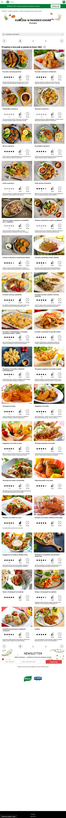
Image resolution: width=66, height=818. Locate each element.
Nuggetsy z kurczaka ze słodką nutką (15, 555)
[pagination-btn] (61, 41)
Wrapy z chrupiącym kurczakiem (45, 592)
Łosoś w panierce (8, 183)
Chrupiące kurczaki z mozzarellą (13, 480)
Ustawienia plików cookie (8, 816)
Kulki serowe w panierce (43, 183)
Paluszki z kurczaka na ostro (12, 517)
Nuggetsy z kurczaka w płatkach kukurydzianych (13, 369)
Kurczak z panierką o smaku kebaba (47, 257)
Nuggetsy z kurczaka (42, 406)
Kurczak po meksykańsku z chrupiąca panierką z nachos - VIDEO (15, 332)
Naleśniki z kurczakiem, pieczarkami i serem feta (47, 555)
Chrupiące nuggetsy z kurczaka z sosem (48, 369)
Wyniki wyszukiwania (13, 11)
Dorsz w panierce (8, 146)
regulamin (33, 816)
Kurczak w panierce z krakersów (45, 72)
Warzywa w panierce (42, 109)
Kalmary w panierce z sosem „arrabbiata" (48, 220)
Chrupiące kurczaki (9, 406)
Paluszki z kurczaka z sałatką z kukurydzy (49, 517)
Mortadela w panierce (42, 146)
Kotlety (37, 629)
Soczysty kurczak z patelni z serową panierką (47, 295)
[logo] (10, 2)
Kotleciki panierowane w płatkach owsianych (14, 629)
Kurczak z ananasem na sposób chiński (48, 332)
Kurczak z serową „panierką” (12, 294)
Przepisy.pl (4, 11)
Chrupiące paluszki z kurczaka (45, 443)
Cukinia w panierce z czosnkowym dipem (16, 257)
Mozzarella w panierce (10, 109)
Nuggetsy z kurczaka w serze (12, 443)
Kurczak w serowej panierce (12, 72)
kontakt (33, 814)
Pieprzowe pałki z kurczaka (44, 480)
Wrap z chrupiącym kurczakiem (13, 592)
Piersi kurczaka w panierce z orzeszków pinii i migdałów (16, 221)
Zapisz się (53, 662)
